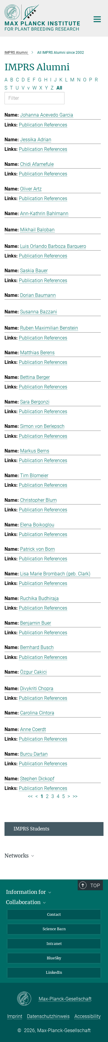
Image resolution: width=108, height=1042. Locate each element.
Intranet (54, 943)
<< (30, 796)
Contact (54, 914)
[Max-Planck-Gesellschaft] (28, 999)
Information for (26, 892)
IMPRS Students (32, 829)
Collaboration (24, 902)
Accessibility (87, 1016)
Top (95, 885)
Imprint (14, 1016)
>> (75, 796)
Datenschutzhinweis (48, 1016)
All (59, 88)
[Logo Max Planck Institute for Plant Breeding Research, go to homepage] (42, 18)
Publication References (43, 125)
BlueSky (54, 958)
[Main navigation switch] (97, 19)
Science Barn (54, 929)
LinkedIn (54, 972)
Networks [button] (17, 856)
